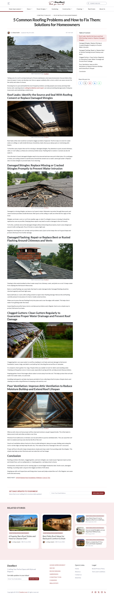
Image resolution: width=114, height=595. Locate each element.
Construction (55, 577)
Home (77, 568)
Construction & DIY (44, 15)
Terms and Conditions (98, 571)
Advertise (78, 577)
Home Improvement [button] (15, 9)
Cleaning (53, 580)
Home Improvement (57, 565)
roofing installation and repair (34, 88)
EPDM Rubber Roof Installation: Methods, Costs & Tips (33, 477)
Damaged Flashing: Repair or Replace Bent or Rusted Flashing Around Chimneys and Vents (91, 52)
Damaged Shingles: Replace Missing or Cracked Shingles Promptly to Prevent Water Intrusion (90, 45)
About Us (102, 9)
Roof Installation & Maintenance (65, 15)
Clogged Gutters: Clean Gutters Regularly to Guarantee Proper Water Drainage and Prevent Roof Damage (91, 59)
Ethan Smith (16, 32)
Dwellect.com (23, 592)
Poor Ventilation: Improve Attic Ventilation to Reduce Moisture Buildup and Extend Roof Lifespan (90, 66)
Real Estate (91, 9)
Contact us (78, 574)
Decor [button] (29, 9)
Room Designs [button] (41, 9)
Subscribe (34, 579)
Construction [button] (66, 9)
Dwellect (46, 73)
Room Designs (55, 571)
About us (78, 571)
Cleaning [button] (79, 9)
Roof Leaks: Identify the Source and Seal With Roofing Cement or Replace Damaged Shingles (91, 38)
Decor (52, 568)
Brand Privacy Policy (98, 568)
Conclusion (82, 71)
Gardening (55, 9)
